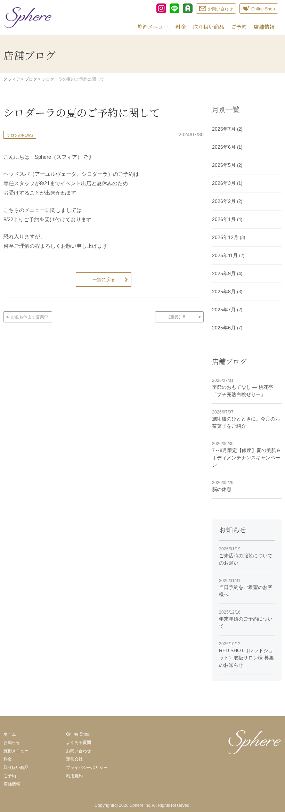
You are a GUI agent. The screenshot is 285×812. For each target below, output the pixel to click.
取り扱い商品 (208, 26)
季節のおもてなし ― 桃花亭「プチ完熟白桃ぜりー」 (242, 387)
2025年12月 (225, 237)
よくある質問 (78, 742)
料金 (181, 26)
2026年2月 (224, 201)
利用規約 (74, 775)
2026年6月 (224, 147)
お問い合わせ (78, 750)
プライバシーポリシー (87, 767)
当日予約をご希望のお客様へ (245, 587)
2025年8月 (224, 291)
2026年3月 (224, 183)
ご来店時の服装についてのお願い (245, 556)
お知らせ (11, 742)
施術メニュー (153, 26)
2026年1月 (224, 219)
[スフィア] (27, 17)
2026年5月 (224, 165)
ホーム (9, 734)
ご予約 (239, 26)
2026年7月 (224, 129)
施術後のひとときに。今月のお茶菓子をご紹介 (246, 419)
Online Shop (78, 734)
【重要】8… (177, 316)
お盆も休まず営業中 (29, 316)
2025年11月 (225, 255)
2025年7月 (224, 309)
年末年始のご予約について (245, 619)
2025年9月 (224, 273)
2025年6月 (224, 327)
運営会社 (74, 759)
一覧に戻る (103, 279)
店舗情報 (264, 26)
